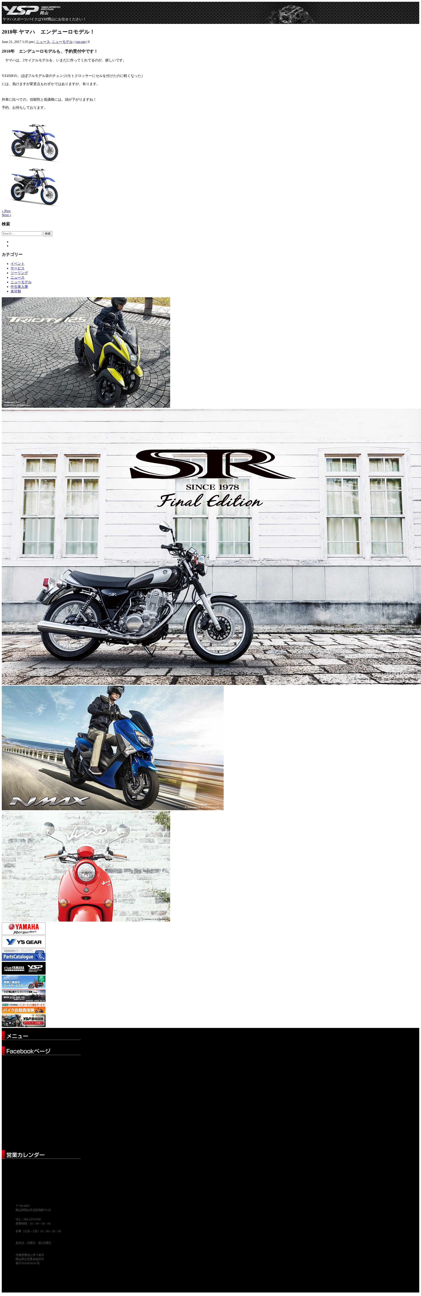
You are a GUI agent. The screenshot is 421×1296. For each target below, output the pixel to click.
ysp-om (80, 42)
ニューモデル (62, 42)
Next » (6, 215)
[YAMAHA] (24, 933)
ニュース (43, 42)
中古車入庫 (19, 286)
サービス (18, 268)
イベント (18, 263)
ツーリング (19, 273)
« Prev (6, 211)
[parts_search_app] (24, 960)
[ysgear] (24, 947)
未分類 (16, 291)
